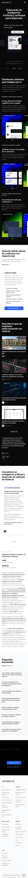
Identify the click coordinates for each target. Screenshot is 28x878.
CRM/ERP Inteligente (21, 789)
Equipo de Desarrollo (21, 831)
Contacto (18, 845)
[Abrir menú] (24, 2)
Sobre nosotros (19, 834)
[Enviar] (23, 875)
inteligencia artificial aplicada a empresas (13, 574)
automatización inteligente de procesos (13, 595)
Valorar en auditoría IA (13, 767)
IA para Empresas (6, 789)
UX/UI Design (5, 824)
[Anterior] (5, 32)
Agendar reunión (6, 665)
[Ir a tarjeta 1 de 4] (12, 188)
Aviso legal (4, 853)
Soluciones (18, 824)
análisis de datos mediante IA (10, 597)
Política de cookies (6, 860)
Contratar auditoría (13, 308)
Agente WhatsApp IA (7, 802)
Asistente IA (18, 842)
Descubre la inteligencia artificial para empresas (13, 523)
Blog (17, 840)
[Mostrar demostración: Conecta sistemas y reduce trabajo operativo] (14, 42)
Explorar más (14, 431)
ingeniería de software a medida (12, 576)
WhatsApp (14, 593)
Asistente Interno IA (6, 800)
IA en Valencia (5, 797)
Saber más (5, 264)
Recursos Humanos (20, 797)
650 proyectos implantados (16, 628)
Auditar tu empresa (17, 32)
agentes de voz (6, 593)
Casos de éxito (19, 837)
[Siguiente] (8, 32)
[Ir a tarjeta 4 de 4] (16, 188)
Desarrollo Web (6, 827)
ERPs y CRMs (13, 611)
